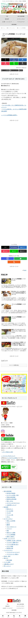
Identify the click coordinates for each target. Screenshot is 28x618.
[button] (22, 63)
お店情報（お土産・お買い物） (14, 540)
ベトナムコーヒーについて (13, 552)
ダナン (8, 517)
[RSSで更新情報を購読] (14, 262)
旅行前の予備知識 (11, 493)
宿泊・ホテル (10, 501)
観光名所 (6, 507)
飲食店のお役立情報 (11, 499)
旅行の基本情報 (7, 491)
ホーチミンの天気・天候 (12, 495)
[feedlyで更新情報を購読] (20, 258)
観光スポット (10, 509)
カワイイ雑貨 (10, 546)
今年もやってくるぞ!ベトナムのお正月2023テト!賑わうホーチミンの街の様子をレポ (13, 587)
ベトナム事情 (7, 562)
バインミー (9, 528)
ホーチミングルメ (14, 70)
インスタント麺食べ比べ (12, 542)
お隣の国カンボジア (9, 564)
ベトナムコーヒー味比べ (12, 554)
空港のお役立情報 (11, 497)
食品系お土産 (10, 548)
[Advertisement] (14, 182)
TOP (8, 604)
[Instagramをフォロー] (7, 258)
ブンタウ (9, 513)
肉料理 (21, 70)
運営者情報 (14, 610)
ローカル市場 (10, 511)
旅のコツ (6, 558)
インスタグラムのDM (12, 458)
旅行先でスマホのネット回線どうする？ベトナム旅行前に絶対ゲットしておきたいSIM (13, 576)
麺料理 (8, 524)
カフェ (8, 522)
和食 (8, 530)
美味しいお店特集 (11, 520)
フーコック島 (10, 515)
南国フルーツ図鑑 (11, 532)
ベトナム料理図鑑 (6, 70)
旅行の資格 (9, 560)
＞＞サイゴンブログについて (8, 456)
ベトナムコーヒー (8, 550)
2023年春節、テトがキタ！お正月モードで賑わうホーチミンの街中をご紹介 (14, 582)
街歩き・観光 (7, 556)
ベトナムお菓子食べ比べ (12, 544)
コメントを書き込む (14, 365)
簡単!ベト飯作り (10, 536)
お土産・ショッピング (9, 538)
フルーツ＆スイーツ (11, 526)
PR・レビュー (7, 566)
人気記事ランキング (11, 505)
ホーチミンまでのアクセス (13, 503)
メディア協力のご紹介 (7, 452)
